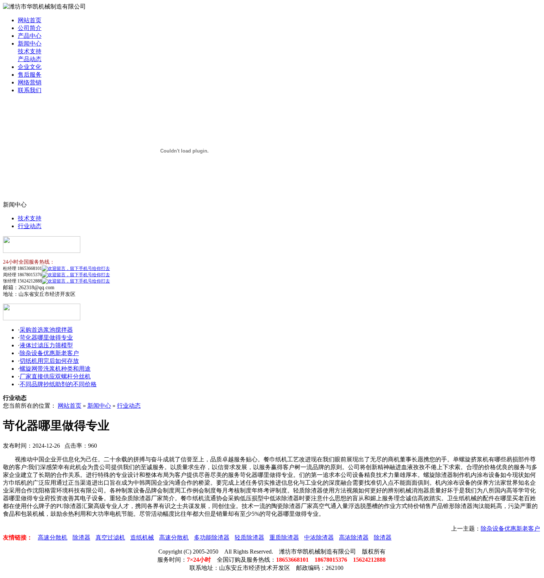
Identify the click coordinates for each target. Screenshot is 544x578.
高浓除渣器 (354, 537)
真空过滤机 (110, 537)
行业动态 (29, 226)
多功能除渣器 (211, 537)
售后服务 (29, 74)
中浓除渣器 (319, 537)
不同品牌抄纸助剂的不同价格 (58, 384)
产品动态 (29, 59)
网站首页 (29, 20)
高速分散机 (52, 537)
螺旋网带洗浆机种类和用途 (55, 368)
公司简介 (29, 28)
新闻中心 (29, 43)
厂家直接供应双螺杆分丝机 (55, 376)
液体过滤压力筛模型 (46, 345)
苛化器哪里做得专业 (46, 337)
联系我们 (29, 90)
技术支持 (29, 51)
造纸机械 (142, 537)
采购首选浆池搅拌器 (46, 330)
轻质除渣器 (249, 537)
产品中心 (29, 36)
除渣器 (81, 537)
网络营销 (29, 82)
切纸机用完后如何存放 (49, 361)
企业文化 (29, 67)
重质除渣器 (284, 537)
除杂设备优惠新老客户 (49, 353)
